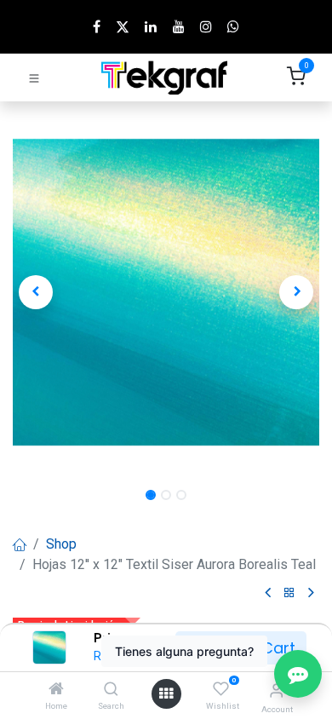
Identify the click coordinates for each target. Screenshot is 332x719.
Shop (61, 544)
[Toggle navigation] (34, 77)
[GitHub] (233, 26)
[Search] (111, 690)
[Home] (56, 690)
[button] (36, 292)
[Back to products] (289, 593)
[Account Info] (276, 690)
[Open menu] (166, 694)
